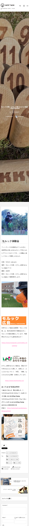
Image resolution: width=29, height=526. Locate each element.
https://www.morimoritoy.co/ (14, 380)
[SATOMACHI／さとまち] (7, 5)
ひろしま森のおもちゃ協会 (13, 459)
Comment (4, 505)
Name (3, 517)
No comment (5, 468)
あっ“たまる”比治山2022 (14, 112)
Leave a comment (16, 468)
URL (3, 525)
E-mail (16, 517)
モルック (9, 462)
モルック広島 (17, 462)
